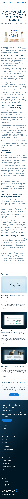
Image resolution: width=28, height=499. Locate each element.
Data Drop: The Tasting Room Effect (13, 366)
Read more (3, 308)
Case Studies (23, 23)
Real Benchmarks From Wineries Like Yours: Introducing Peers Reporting (13, 332)
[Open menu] (25, 2)
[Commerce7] (6, 2)
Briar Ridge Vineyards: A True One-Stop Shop (12, 296)
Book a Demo (20, 2)
